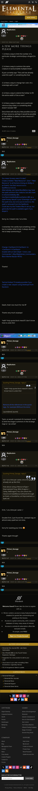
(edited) (29, 147)
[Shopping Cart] (32, 2)
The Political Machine (28, 725)
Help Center (26, 741)
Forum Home (4, 21)
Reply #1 (5, 147)
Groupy (3, 727)
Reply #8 (5, 582)
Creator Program (6, 757)
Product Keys (26, 749)
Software (6, 708)
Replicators (11, 29)
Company (6, 738)
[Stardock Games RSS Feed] (26, 699)
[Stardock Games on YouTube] (17, 696)
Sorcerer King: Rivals (27, 732)
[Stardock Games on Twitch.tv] (21, 696)
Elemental (24, 714)
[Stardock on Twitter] (10, 696)
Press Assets (5, 754)
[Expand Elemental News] (3, 681)
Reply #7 (5, 558)
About (3, 741)
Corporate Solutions (7, 714)
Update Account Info (28, 754)
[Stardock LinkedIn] (22, 699)
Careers (4, 749)
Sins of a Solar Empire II (28, 719)
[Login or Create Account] (29, 2)
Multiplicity (4, 725)
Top (36, 147)
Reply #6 (5, 466)
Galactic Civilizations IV (28, 717)
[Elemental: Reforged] (19, 10)
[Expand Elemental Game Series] (3, 686)
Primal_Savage (13, 138)
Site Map (30, 788)
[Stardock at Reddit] (12, 699)
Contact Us (5, 759)
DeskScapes (5, 722)
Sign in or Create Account (19, 636)
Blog (3, 744)
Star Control (25, 722)
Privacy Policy (8, 788)
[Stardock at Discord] (15, 699)
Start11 (3, 717)
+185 (3, 144)
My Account (26, 744)
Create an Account (28, 746)
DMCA (25, 788)
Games (25, 708)
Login (16, 21)
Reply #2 (5, 174)
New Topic (31, 17)
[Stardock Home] (6, 2)
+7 (3, 35)
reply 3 (23, 383)
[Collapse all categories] (36, 675)
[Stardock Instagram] (24, 696)
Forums (4, 762)
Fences (3, 719)
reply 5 (23, 474)
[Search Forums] (35, 2)
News (3, 752)
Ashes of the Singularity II (29, 711)
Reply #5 (5, 441)
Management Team (7, 746)
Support (26, 738)
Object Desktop (6, 711)
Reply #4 (5, 377)
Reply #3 (5, 350)
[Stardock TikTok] (19, 699)
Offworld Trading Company (29, 727)
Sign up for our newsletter (11, 775)
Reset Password (27, 752)
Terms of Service (18, 788)
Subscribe (29, 778)
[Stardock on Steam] (28, 696)
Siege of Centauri (27, 730)
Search (11, 21)
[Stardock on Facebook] (13, 696)
